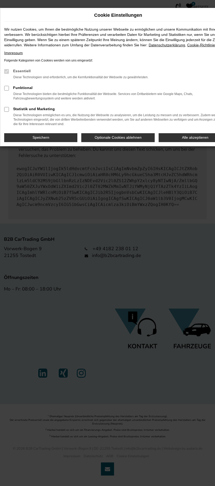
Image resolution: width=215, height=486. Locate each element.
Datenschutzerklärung (167, 45)
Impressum (13, 53)
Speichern (41, 137)
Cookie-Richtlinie (201, 45)
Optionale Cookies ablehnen (118, 137)
